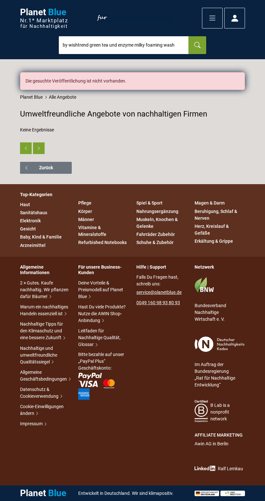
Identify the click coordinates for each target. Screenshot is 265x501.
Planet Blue (31, 97)
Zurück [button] (46, 167)
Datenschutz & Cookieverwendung (39, 393)
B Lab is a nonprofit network (220, 412)
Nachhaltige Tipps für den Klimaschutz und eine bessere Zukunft (41, 330)
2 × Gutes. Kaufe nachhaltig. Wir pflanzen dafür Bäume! (44, 289)
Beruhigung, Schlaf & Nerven (216, 215)
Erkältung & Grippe (214, 241)
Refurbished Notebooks (102, 242)
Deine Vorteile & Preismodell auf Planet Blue (100, 289)
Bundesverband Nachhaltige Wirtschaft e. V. (210, 312)
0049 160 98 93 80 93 (158, 302)
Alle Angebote (62, 97)
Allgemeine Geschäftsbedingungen (44, 376)
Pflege (84, 203)
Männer (86, 219)
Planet (44, 18)
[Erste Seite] (26, 148)
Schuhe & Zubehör (155, 242)
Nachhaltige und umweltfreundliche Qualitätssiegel (38, 355)
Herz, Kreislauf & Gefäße (212, 230)
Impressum (32, 423)
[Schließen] (240, 76)
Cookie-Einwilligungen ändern (42, 410)
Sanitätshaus (33, 212)
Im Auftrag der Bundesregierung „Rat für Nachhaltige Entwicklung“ (215, 374)
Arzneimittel (33, 245)
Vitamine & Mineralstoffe (92, 231)
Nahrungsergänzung (157, 211)
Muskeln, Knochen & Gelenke (157, 223)
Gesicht (28, 228)
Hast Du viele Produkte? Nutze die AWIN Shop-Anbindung (102, 313)
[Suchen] (197, 45)
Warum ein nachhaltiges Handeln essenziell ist (44, 310)
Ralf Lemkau (230, 468)
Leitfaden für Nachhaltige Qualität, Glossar (99, 337)
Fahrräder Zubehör (155, 234)
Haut (25, 204)
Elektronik (30, 220)
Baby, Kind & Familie (41, 237)
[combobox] (124, 45)
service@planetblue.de (159, 292)
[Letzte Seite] (39, 148)
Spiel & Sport (149, 203)
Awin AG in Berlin (211, 443)
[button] (212, 18)
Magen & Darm (210, 203)
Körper (85, 211)
